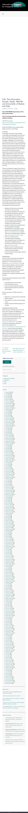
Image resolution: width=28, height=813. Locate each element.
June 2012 (7, 637)
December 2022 (9, 455)
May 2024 (7, 431)
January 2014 (8, 609)
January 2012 (8, 644)
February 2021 (8, 487)
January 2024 (8, 436)
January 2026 (8, 402)
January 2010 (8, 679)
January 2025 (8, 419)
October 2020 (8, 493)
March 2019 (8, 520)
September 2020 (9, 494)
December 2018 (9, 524)
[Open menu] (3, 14)
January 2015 (8, 592)
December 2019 (9, 507)
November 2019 (9, 509)
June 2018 (7, 533)
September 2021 (9, 477)
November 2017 (9, 543)
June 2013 (7, 620)
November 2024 (9, 422)
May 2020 (7, 500)
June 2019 (7, 516)
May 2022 (7, 465)
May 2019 (7, 517)
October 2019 (8, 510)
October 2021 (8, 475)
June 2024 (7, 429)
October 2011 (8, 648)
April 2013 (7, 622)
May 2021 (7, 483)
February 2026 (8, 400)
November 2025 (9, 405)
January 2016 (8, 575)
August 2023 (8, 444)
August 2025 (8, 409)
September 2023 (9, 442)
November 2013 (9, 612)
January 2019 (8, 523)
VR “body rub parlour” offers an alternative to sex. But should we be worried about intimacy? (15, 741)
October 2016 (8, 562)
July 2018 (7, 532)
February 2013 (8, 625)
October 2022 (8, 458)
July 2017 (7, 549)
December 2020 (9, 490)
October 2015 (8, 579)
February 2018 (8, 539)
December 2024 (9, 421)
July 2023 (7, 445)
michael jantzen (9, 717)
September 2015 (9, 581)
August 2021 (8, 478)
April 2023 (7, 449)
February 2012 (8, 643)
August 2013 (8, 617)
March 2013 (8, 624)
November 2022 (9, 457)
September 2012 (9, 632)
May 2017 (7, 552)
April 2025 (7, 415)
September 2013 (9, 615)
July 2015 (7, 583)
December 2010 (9, 663)
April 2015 (7, 588)
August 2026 (8, 392)
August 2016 (8, 565)
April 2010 (7, 674)
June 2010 (7, 671)
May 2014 (7, 604)
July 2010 (7, 670)
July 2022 (7, 462)
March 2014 (8, 607)
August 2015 (8, 582)
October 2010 (8, 666)
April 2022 (7, 467)
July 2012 (7, 635)
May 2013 (7, 621)
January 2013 (8, 627)
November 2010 (9, 664)
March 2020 (8, 503)
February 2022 (8, 470)
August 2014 (8, 599)
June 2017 (7, 550)
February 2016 (8, 573)
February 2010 (8, 677)
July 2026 (7, 393)
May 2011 (7, 656)
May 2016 (7, 569)
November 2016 (9, 560)
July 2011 (7, 653)
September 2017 (9, 546)
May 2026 (7, 396)
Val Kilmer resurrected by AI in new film (11, 695)
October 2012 (8, 631)
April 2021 (7, 484)
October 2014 (8, 596)
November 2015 (9, 578)
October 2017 (8, 545)
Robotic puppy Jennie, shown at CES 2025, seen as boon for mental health (14, 725)
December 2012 (9, 628)
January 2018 (8, 540)
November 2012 (9, 630)
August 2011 (8, 651)
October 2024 (8, 423)
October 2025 (8, 406)
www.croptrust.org (12, 245)
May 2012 (7, 638)
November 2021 (9, 474)
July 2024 (7, 428)
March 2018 (8, 537)
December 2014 (9, 594)
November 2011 (8, 647)
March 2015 (8, 589)
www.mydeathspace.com (13, 231)
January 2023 (8, 454)
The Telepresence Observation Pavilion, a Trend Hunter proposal (13, 719)
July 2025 (7, 411)
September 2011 (9, 650)
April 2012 (7, 640)
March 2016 (8, 572)
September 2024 (9, 425)
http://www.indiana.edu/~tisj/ (14, 263)
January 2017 (8, 558)
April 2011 (7, 657)
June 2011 (7, 654)
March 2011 (8, 658)
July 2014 (7, 601)
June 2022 (7, 464)
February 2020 (8, 504)
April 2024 (7, 432)
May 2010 (7, 673)
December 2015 (9, 576)
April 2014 (7, 605)
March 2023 (8, 451)
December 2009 (9, 680)
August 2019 (8, 513)
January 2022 (8, 471)
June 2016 (7, 568)
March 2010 (8, 676)
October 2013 (8, 614)
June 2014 (7, 602)
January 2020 (8, 506)
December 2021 (9, 472)
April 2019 (7, 519)
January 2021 (8, 488)
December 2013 (9, 611)
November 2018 (9, 526)
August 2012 (8, 634)
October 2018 (8, 527)
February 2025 (8, 418)
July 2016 (7, 566)
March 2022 (8, 468)
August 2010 (8, 669)
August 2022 (8, 461)
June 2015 (7, 585)
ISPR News (6, 380)
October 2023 (8, 441)
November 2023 (9, 439)
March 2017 (8, 555)
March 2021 (8, 485)
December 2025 (9, 403)
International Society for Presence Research (12, 5)
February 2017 (8, 556)
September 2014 (9, 598)
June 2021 (7, 481)
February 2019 (8, 521)
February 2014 (8, 608)
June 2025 (7, 412)
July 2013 (7, 618)
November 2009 (9, 682)
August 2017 (8, 547)
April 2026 (7, 398)
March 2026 (8, 399)
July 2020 (7, 497)
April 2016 (7, 571)
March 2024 (8, 434)
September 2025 (9, 408)
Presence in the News (9, 378)
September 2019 (9, 511)
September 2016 (9, 563)
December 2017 (9, 542)
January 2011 (8, 661)
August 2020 (8, 496)
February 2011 (8, 660)
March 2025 (8, 416)
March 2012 (8, 641)
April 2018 (7, 536)
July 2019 (7, 514)
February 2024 (8, 435)
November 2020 (9, 491)
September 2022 (9, 460)
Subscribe (7, 362)
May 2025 (7, 413)
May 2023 (7, 448)
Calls (16, 108)
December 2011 (8, 645)
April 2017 (7, 553)
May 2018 (7, 534)
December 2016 (9, 559)
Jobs (5, 383)
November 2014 (9, 595)
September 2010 (9, 667)
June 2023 (7, 447)
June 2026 (7, 395)
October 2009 (8, 683)
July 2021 (7, 480)
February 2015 (8, 591)
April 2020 (7, 501)
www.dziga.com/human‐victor (15, 235)
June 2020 (7, 498)
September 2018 (9, 529)
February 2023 (8, 452)
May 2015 (7, 586)
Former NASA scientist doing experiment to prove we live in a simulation (14, 735)
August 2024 (8, 426)
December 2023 (9, 438)
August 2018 (8, 530)
